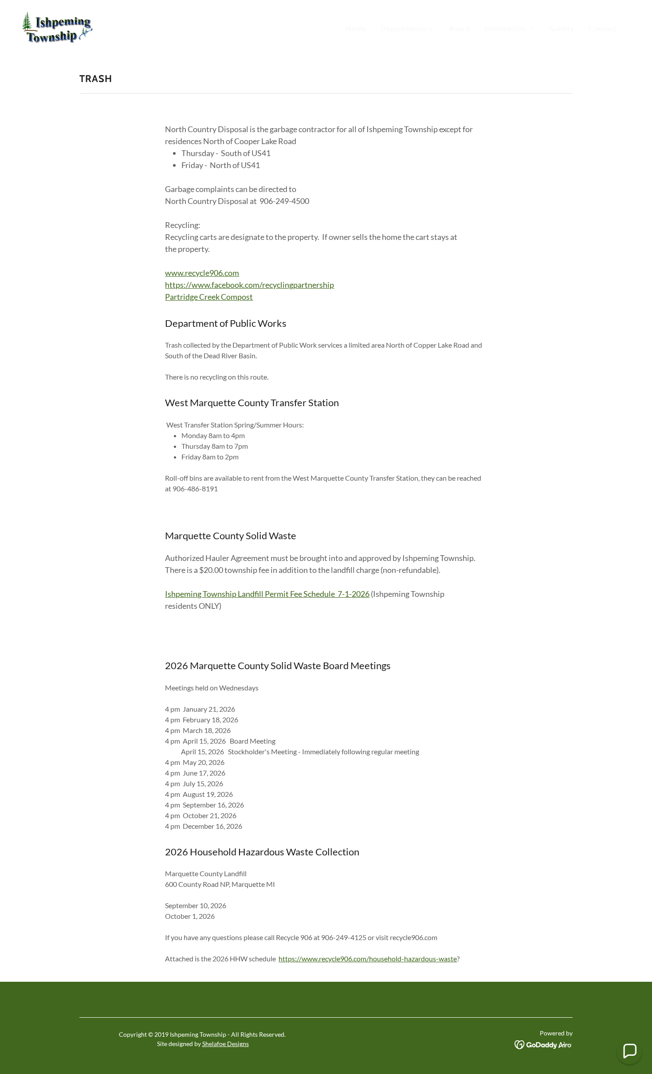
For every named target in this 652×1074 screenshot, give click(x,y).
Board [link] (459, 28)
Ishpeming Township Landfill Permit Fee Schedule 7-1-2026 (267, 594)
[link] (57, 26)
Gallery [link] (561, 28)
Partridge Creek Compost (209, 297)
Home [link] (356, 28)
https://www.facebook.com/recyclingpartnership (249, 285)
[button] (408, 28)
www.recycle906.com (202, 273)
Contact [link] (603, 28)
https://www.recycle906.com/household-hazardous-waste (368, 958)
